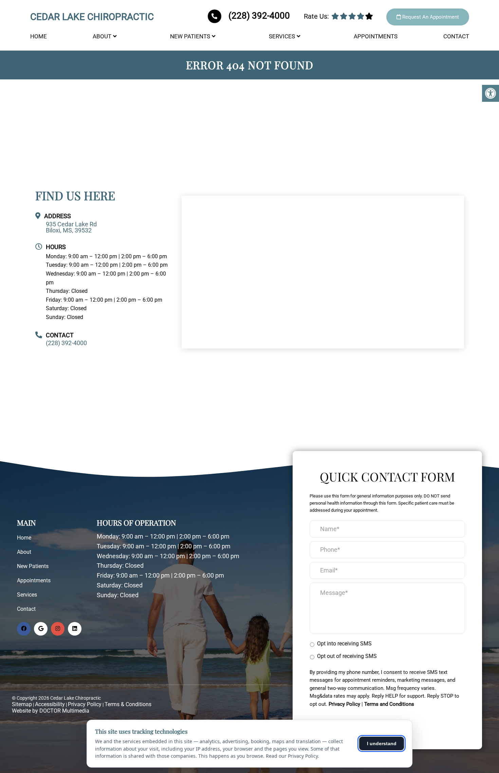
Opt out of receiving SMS (347, 656)
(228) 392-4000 (259, 16)
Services (282, 36)
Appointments (376, 36)
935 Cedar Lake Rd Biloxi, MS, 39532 (71, 227)
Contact (456, 36)
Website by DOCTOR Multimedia (50, 711)
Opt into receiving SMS (344, 643)
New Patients (190, 36)
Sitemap (22, 704)
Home (38, 36)
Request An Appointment (430, 17)
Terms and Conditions (389, 704)
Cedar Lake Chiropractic (92, 17)
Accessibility (50, 704)
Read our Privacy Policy (292, 756)
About (102, 36)
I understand (381, 743)
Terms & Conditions (128, 704)
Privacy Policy (84, 704)
